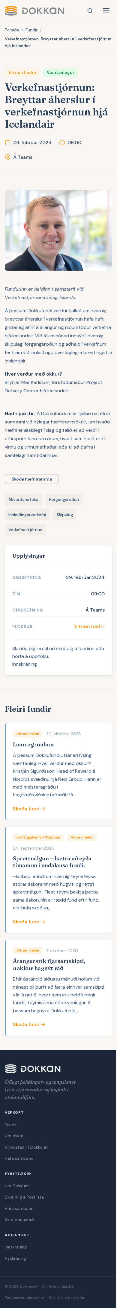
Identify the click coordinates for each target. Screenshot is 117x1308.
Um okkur (14, 1135)
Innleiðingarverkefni (27, 514)
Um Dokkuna (17, 1185)
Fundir (32, 30)
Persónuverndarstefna (24, 1297)
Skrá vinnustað (19, 1219)
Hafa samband (19, 1158)
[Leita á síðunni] (90, 10)
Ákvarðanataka (23, 499)
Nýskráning (15, 1258)
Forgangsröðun (64, 499)
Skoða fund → (29, 809)
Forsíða (12, 30)
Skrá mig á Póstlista (24, 1197)
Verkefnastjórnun (25, 529)
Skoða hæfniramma (32, 479)
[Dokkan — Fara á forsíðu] (34, 11)
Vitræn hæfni (89, 626)
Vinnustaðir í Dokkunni (26, 1147)
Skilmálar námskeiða (66, 1297)
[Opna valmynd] (106, 11)
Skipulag (65, 514)
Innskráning (24, 664)
